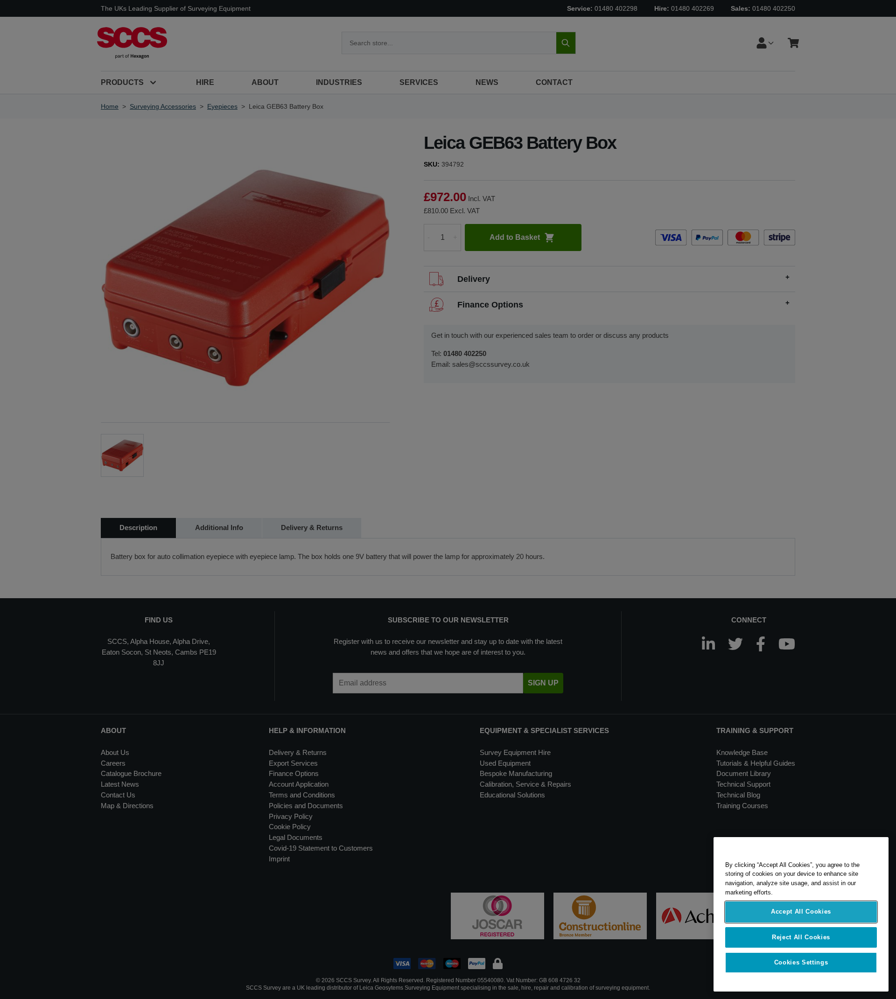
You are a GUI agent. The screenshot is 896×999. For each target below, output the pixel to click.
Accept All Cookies (801, 911)
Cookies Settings (801, 962)
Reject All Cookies (801, 937)
